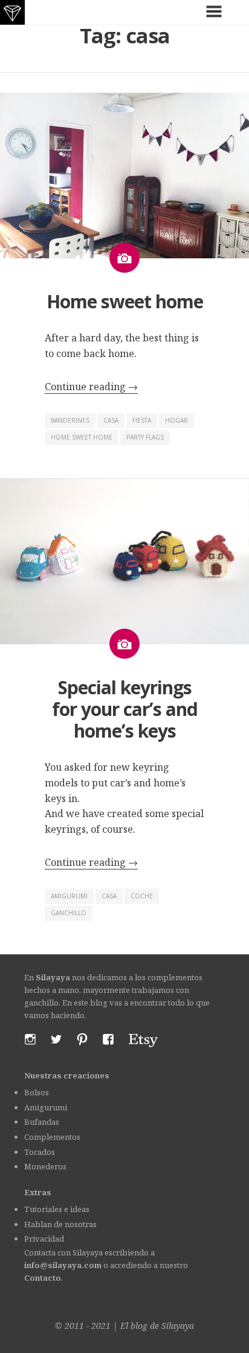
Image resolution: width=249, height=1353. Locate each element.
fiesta (141, 420)
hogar (176, 420)
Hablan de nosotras (60, 1224)
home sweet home (81, 437)
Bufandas (41, 1121)
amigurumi (69, 896)
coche (142, 896)
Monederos (45, 1166)
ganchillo (68, 913)
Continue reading (91, 386)
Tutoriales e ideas (56, 1209)
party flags (145, 437)
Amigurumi (45, 1107)
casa (110, 420)
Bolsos (36, 1092)
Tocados (39, 1151)
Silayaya (177, 1325)
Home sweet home (125, 301)
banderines (70, 420)
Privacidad (44, 1238)
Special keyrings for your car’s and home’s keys (125, 709)
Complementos (52, 1136)
